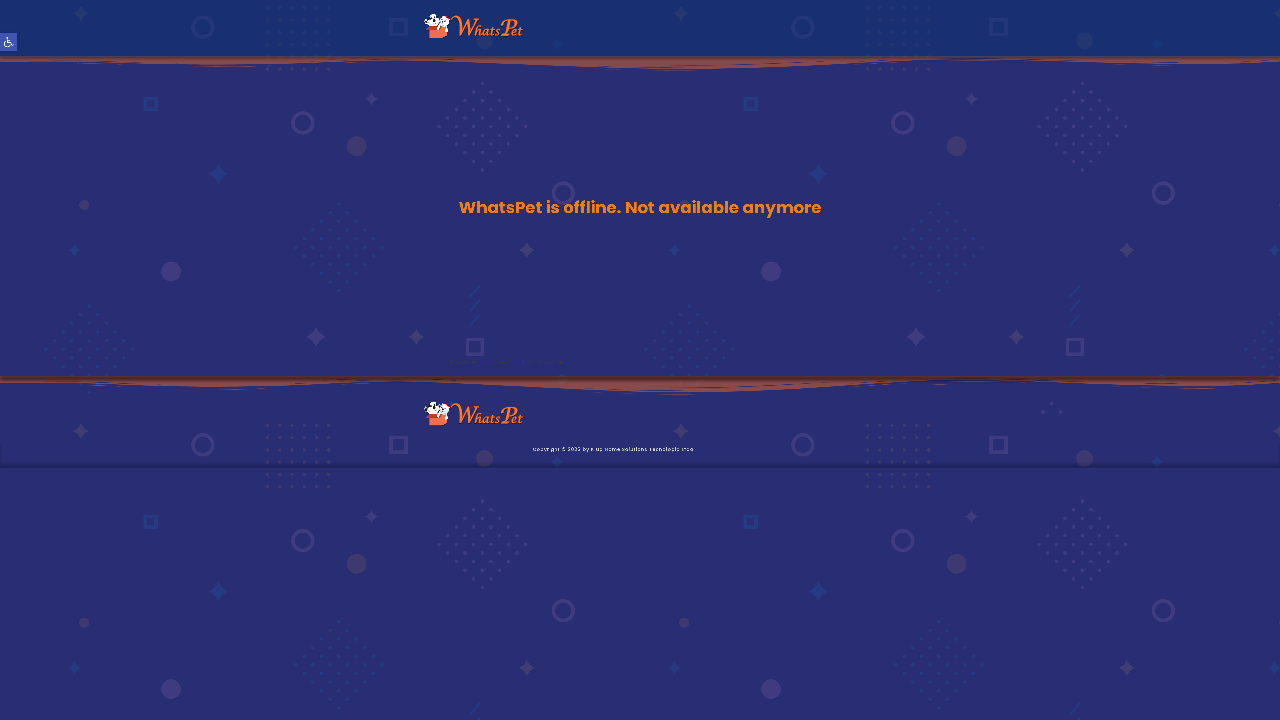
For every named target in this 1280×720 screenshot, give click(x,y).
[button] (8, 42)
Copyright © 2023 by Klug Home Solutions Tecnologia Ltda (613, 449)
